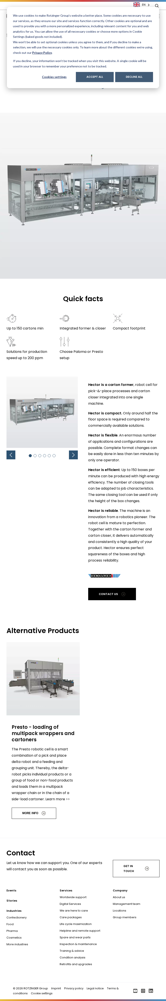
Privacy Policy (42, 52)
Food (10, 924)
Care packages (71, 917)
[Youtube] (135, 991)
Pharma (12, 931)
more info (30, 813)
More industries (17, 944)
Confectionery (16, 917)
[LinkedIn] (151, 991)
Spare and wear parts (75, 937)
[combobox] (143, 4)
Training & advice (72, 951)
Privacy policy (73, 988)
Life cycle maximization (76, 924)
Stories (11, 900)
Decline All (134, 77)
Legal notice (95, 988)
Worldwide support (73, 897)
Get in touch (128, 868)
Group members (124, 917)
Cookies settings (54, 77)
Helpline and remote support (80, 931)
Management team (126, 904)
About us (119, 897)
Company (120, 890)
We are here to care (74, 910)
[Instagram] (143, 991)
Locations (119, 910)
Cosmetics (14, 937)
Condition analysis (72, 957)
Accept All (94, 77)
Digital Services (70, 904)
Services (66, 890)
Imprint (56, 988)
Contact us (108, 594)
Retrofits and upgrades (76, 964)
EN (143, 5)
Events (11, 890)
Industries (13, 911)
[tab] (30, 455)
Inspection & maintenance (78, 944)
